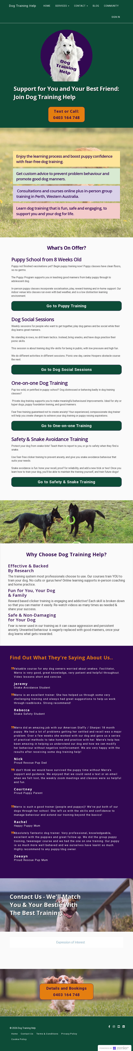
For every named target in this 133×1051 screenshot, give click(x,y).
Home (14, 1033)
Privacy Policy (69, 1033)
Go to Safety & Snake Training (66, 482)
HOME (46, 6)
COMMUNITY (111, 6)
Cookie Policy (19, 1039)
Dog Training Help (22, 6)
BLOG (96, 6)
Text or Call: (66, 114)
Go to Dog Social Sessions (66, 369)
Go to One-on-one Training (66, 426)
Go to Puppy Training (66, 306)
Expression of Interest (70, 942)
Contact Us (27, 1033)
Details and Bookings (66, 991)
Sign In (116, 17)
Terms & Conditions (47, 1033)
